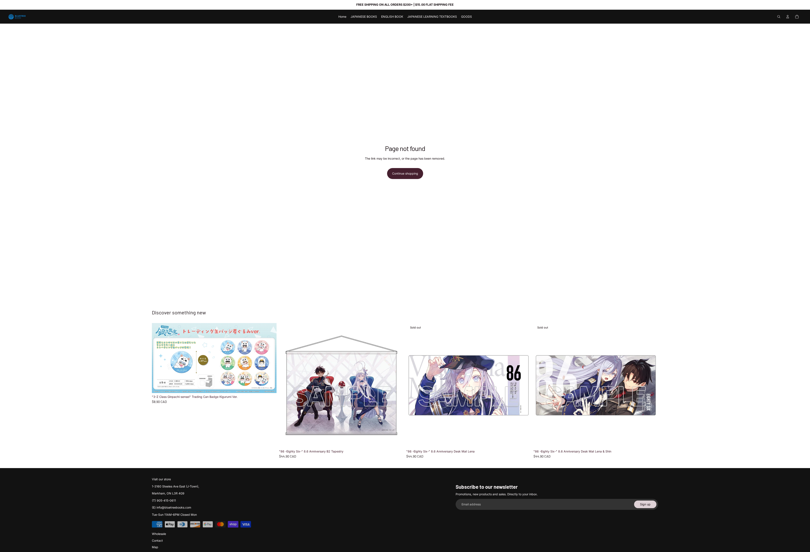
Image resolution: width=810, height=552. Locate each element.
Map (155, 547)
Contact (157, 540)
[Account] (787, 16)
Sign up (645, 504)
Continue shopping (405, 173)
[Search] (778, 16)
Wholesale (159, 534)
